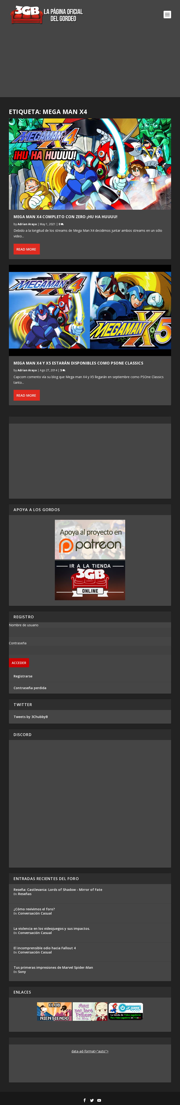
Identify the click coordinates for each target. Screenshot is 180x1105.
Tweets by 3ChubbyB (31, 716)
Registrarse (23, 676)
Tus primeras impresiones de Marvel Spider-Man (53, 967)
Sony (22, 971)
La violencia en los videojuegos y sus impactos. (52, 928)
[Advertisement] (90, 64)
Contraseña (17, 643)
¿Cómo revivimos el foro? (34, 909)
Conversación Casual (35, 913)
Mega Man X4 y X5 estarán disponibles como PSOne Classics (78, 363)
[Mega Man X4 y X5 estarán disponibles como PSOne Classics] (90, 310)
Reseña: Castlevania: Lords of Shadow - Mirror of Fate (58, 889)
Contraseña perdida (30, 688)
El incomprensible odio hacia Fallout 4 (45, 948)
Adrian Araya (27, 224)
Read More (26, 249)
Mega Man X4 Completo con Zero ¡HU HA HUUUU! (66, 216)
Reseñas (24, 894)
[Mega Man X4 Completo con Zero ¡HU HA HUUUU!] (90, 164)
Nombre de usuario (23, 625)
